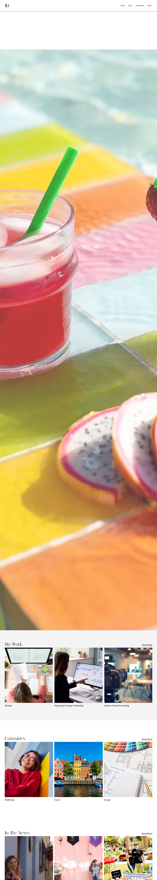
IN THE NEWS (140, 6)
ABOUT (149, 6)
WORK (123, 6)
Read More (147, 739)
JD (7, 5)
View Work (147, 645)
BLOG (130, 6)
